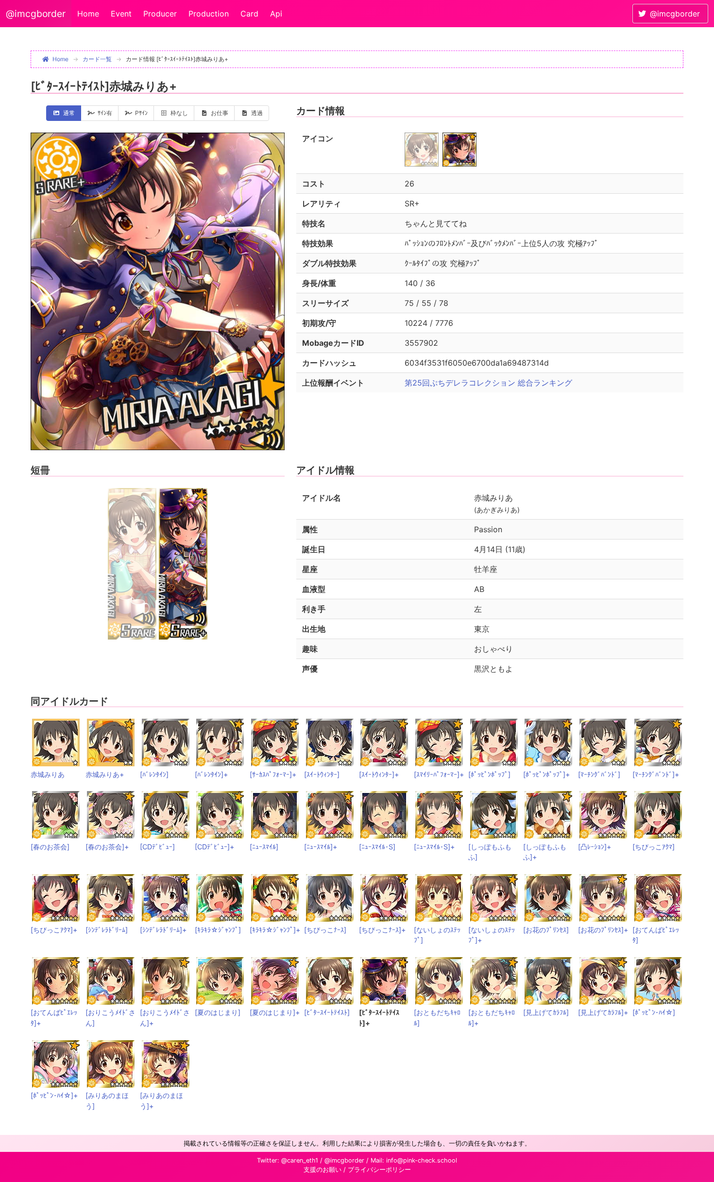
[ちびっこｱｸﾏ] (653, 847)
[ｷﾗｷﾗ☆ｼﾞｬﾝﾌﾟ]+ (275, 930)
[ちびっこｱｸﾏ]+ (54, 930)
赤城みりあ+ (104, 774)
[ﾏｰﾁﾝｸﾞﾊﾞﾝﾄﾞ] (599, 774)
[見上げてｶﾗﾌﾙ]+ (603, 1012)
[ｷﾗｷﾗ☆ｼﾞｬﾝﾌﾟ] (218, 930)
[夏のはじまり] (217, 1012)
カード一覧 (97, 59)
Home (88, 13)
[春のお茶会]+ (107, 847)
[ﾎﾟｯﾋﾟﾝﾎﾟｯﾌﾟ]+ (546, 774)
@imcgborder (36, 13)
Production (208, 13)
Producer (160, 13)
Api (276, 13)
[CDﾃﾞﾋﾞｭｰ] (157, 847)
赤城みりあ (48, 774)
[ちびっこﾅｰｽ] (325, 930)
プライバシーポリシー (379, 1169)
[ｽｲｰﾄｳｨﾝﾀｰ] (322, 774)
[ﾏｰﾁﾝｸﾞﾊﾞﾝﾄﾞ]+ (655, 774)
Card (249, 13)
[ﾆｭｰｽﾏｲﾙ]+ (320, 847)
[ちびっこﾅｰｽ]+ (382, 930)
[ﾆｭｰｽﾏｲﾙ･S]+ (434, 847)
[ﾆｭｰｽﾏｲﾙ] (264, 847)
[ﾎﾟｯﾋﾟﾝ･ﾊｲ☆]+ (54, 1095)
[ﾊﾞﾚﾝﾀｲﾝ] (154, 774)
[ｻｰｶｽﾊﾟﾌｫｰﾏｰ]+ (273, 774)
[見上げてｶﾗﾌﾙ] (546, 1012)
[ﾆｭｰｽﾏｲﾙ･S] (377, 847)
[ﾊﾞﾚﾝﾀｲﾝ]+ (211, 774)
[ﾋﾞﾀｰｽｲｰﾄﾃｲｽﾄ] (327, 1012)
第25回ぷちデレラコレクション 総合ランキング (488, 383)
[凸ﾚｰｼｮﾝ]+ (594, 847)
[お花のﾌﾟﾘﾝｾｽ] (546, 930)
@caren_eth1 (299, 1160)
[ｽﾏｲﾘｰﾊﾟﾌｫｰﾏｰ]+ (439, 774)
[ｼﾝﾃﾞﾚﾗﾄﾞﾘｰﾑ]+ (163, 930)
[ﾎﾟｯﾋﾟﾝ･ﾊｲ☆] (653, 1012)
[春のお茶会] (50, 847)
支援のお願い (322, 1169)
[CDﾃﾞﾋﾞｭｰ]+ (214, 847)
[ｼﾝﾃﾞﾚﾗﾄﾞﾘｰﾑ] (106, 930)
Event (121, 13)
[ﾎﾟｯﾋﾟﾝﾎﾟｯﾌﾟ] (489, 774)
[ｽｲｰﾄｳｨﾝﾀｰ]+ (379, 774)
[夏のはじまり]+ (275, 1012)
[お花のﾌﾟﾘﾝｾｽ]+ (603, 930)
